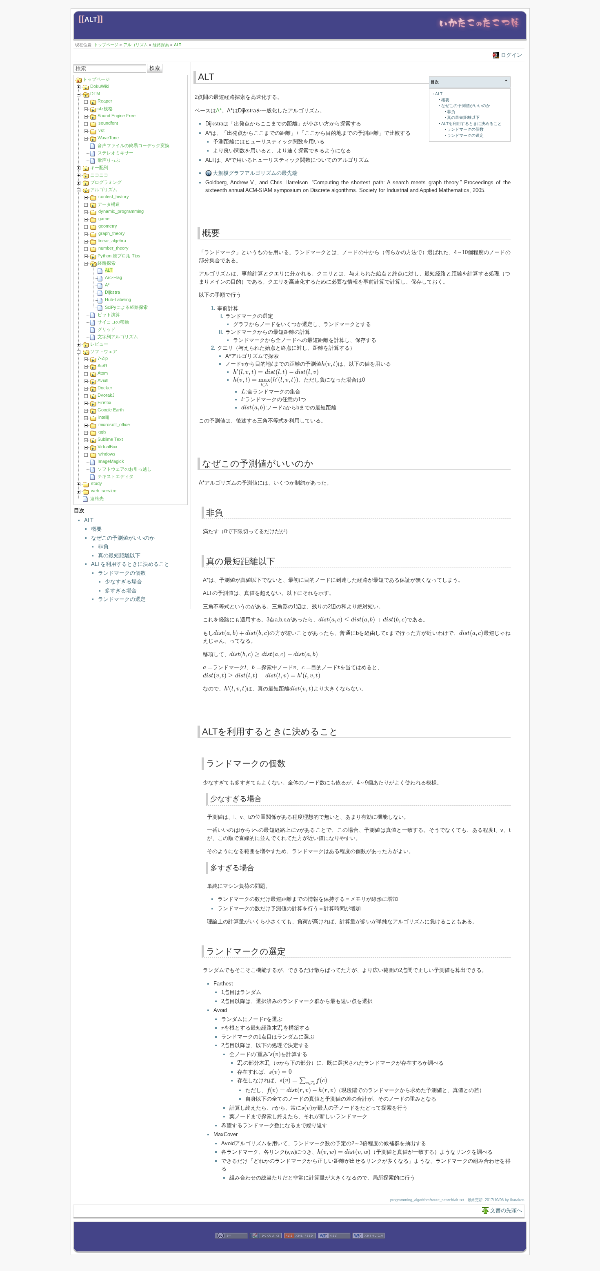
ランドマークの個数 (122, 573)
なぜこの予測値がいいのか (123, 538)
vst (101, 130)
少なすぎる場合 (123, 582)
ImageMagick (111, 461)
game (103, 218)
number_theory (113, 248)
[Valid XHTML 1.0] (368, 1247)
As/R (102, 365)
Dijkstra (112, 292)
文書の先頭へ (506, 1210)
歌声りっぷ (109, 160)
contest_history (113, 196)
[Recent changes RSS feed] (300, 1247)
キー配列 (99, 167)
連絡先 (97, 498)
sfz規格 (105, 108)
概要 (96, 529)
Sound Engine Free (117, 115)
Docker (105, 387)
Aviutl (103, 380)
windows (107, 453)
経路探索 (161, 44)
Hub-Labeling (118, 299)
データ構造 (109, 204)
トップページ (106, 44)
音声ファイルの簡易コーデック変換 (133, 145)
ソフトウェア (103, 351)
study (96, 483)
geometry (107, 225)
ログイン (511, 55)
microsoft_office (114, 424)
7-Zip (103, 358)
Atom (103, 373)
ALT (90, 19)
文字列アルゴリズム (118, 336)
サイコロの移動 (113, 321)
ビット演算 (109, 314)
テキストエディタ (115, 476)
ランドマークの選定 (122, 599)
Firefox (104, 402)
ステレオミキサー (115, 152)
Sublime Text (110, 439)
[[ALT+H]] (479, 30)
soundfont (108, 123)
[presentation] (242, 364)
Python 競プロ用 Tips (119, 255)
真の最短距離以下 (119, 555)
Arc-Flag (113, 277)
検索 (154, 68)
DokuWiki (99, 86)
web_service (103, 490)
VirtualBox (108, 446)
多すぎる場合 (121, 590)
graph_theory (111, 233)
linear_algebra (112, 240)
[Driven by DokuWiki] (265, 1247)
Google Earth (111, 409)
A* (107, 284)
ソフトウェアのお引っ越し (124, 469)
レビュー (99, 344)
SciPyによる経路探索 (126, 307)
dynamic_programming (121, 211)
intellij (103, 417)
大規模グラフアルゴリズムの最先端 (255, 173)
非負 (103, 546)
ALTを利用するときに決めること (130, 564)
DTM (95, 93)
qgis (102, 431)
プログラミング (106, 182)
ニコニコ (99, 174)
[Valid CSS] (334, 1247)
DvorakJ (106, 395)
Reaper (105, 100)
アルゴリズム (135, 44)
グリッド (107, 329)
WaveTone (108, 137)
